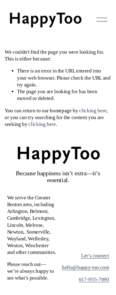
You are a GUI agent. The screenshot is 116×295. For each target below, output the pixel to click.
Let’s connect (95, 256)
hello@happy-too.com (85, 267)
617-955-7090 (94, 279)
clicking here (93, 111)
